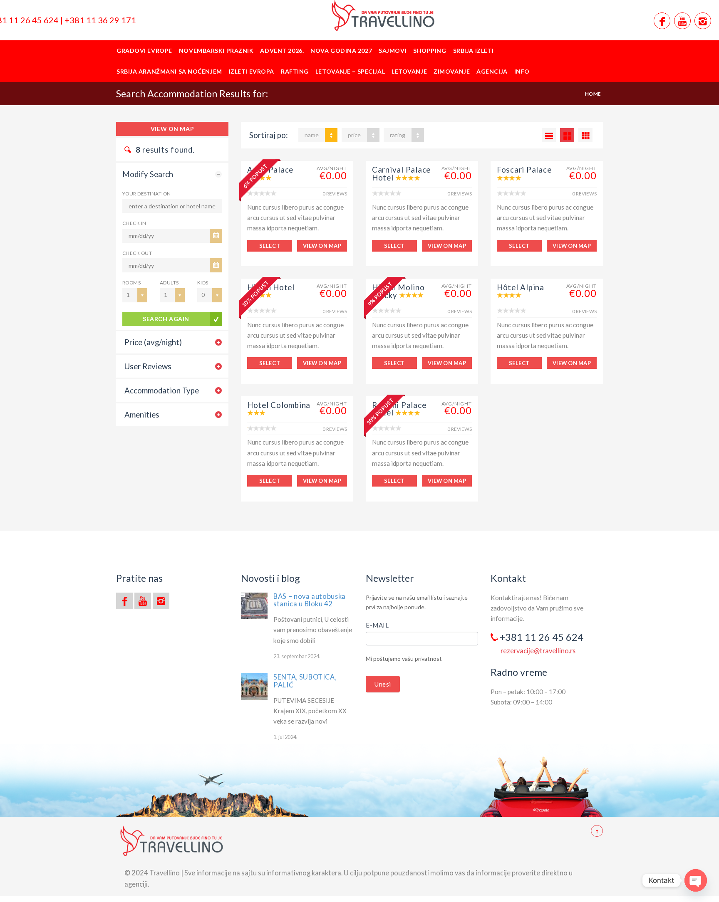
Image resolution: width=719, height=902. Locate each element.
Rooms (131, 282)
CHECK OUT (137, 253)
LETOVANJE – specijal (350, 71)
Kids (202, 282)
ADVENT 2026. (282, 50)
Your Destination (146, 193)
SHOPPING (429, 50)
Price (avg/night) (153, 342)
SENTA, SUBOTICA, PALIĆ (304, 681)
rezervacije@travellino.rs (538, 651)
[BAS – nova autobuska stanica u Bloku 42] (254, 606)
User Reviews (147, 366)
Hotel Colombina (278, 405)
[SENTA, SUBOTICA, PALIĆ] (254, 686)
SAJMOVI (393, 50)
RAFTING (295, 71)
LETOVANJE (409, 71)
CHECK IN (134, 223)
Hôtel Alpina (520, 287)
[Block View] (585, 135)
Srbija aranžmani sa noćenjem (169, 71)
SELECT (269, 245)
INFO (522, 71)
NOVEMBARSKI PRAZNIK (216, 50)
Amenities (141, 414)
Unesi (382, 684)
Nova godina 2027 (341, 50)
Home (593, 93)
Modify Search (147, 174)
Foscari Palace (524, 169)
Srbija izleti (473, 50)
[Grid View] (567, 135)
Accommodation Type (161, 390)
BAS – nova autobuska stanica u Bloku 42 (309, 600)
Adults (169, 282)
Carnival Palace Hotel (401, 173)
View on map (172, 128)
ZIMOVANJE (452, 71)
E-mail (377, 625)
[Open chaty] (695, 880)
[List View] (549, 135)
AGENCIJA (491, 71)
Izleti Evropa (251, 71)
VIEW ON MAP (322, 245)
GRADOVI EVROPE (144, 50)
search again (166, 318)
